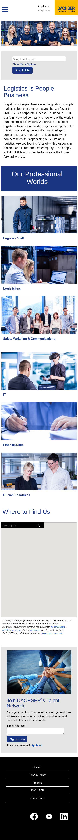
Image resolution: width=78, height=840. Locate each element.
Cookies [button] (37, 766)
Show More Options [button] (24, 64)
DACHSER (37, 790)
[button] (13, 9)
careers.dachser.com (51, 633)
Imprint (38, 782)
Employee (44, 10)
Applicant (43, 6)
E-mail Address (16, 725)
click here (35, 630)
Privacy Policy (37, 774)
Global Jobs (37, 798)
